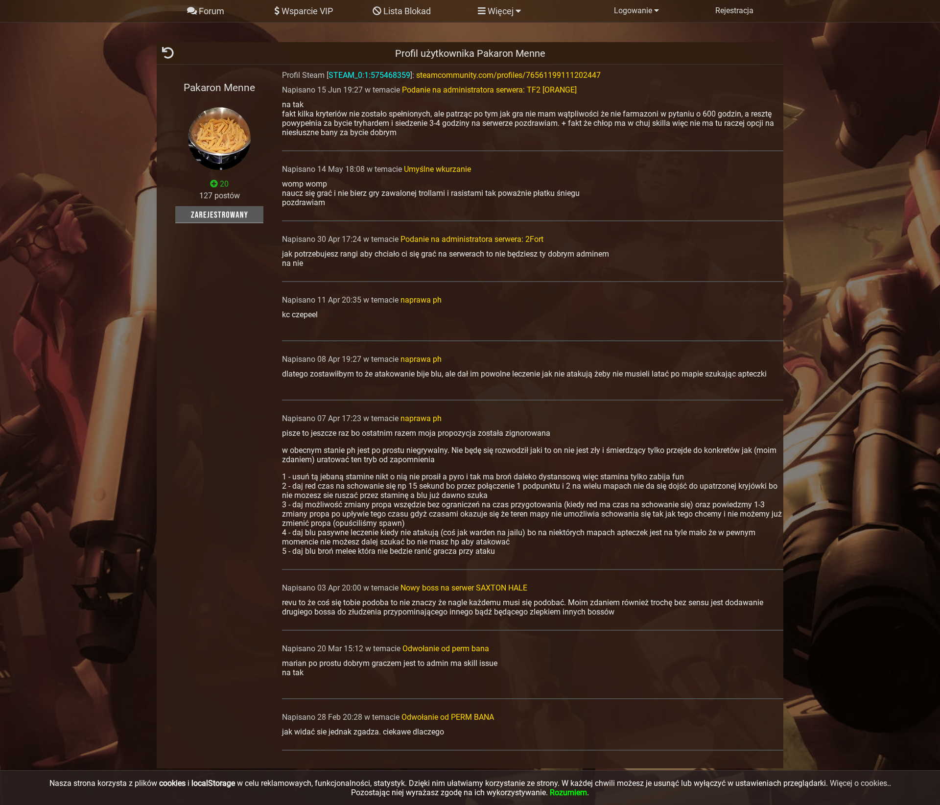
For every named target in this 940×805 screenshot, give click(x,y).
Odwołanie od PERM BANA (447, 717)
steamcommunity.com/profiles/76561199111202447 (508, 75)
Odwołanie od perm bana (445, 648)
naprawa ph (421, 300)
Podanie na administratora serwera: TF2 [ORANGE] (489, 90)
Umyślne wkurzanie (437, 169)
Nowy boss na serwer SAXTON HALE (463, 587)
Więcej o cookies (858, 783)
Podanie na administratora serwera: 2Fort (471, 239)
